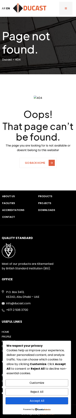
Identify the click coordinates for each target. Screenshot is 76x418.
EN (8, 8)
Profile (6, 336)
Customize (37, 383)
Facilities (8, 203)
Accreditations (13, 210)
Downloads (46, 210)
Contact (8, 217)
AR (3, 8)
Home (5, 332)
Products (45, 196)
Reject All (36, 392)
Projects (44, 203)
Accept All (37, 401)
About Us (8, 196)
